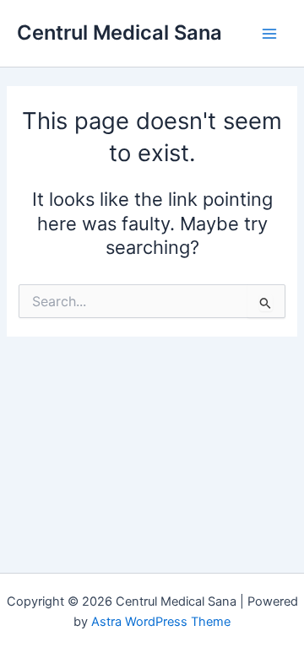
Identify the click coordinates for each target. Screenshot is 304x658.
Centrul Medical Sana (119, 32)
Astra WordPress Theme (161, 621)
